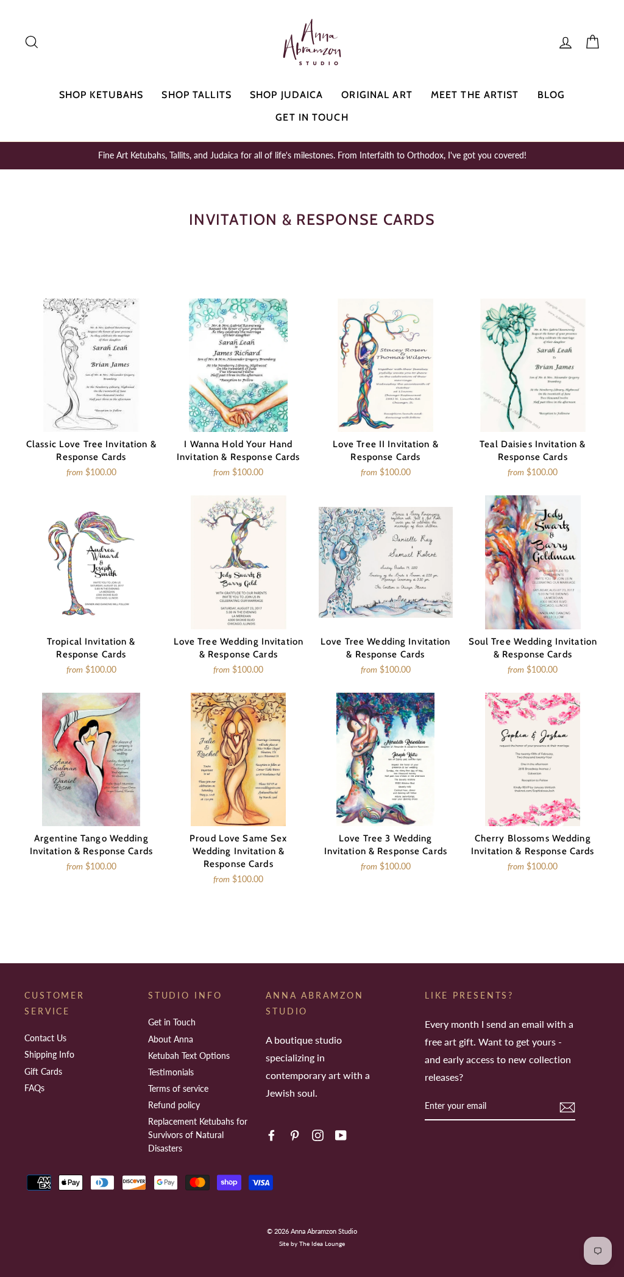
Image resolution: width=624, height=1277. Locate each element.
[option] (312, 155)
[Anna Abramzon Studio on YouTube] (341, 1134)
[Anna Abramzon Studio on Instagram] (318, 1134)
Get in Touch (311, 117)
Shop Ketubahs (101, 95)
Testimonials (171, 1072)
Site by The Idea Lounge (312, 1243)
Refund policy (174, 1105)
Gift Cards (43, 1071)
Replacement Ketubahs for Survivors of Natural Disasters (197, 1134)
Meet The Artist (475, 95)
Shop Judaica (286, 95)
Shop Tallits (196, 95)
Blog (551, 95)
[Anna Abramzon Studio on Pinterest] (294, 1134)
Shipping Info (49, 1054)
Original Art (376, 95)
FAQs (34, 1088)
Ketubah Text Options (189, 1055)
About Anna (170, 1039)
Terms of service (178, 1088)
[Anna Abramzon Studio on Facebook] (271, 1134)
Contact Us (45, 1038)
